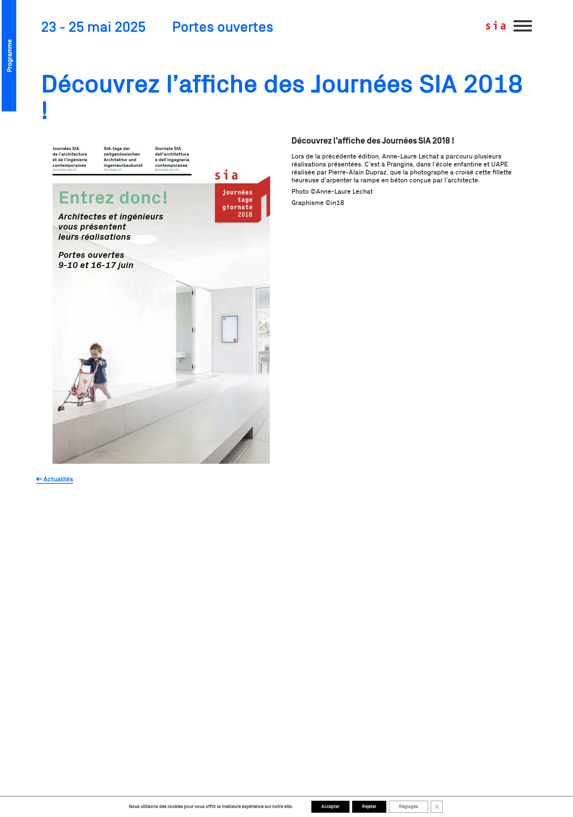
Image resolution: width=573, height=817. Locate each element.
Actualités (57, 479)
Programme (9, 55)
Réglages (408, 806)
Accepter (330, 806)
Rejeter (369, 806)
